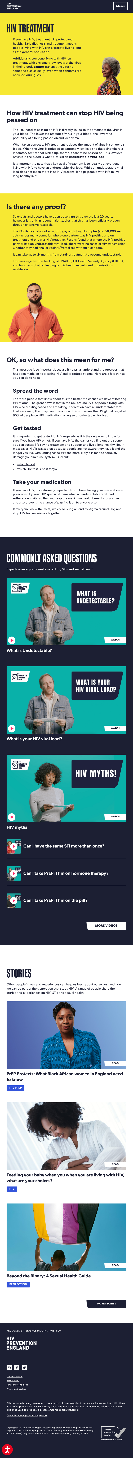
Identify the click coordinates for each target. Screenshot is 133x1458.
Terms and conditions (17, 1385)
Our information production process (27, 1415)
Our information (14, 1376)
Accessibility (13, 1381)
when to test (26, 464)
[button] (119, 6)
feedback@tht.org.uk (67, 1410)
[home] (14, 6)
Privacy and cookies (16, 1389)
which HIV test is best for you (38, 469)
